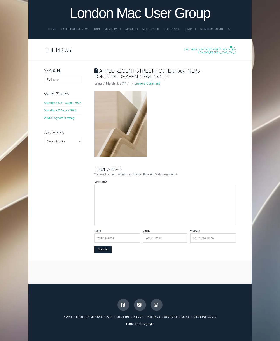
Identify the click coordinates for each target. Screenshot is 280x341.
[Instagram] (157, 305)
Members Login (204, 316)
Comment (100, 181)
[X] (140, 305)
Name (97, 230)
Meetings (153, 316)
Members (123, 316)
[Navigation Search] (229, 31)
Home (68, 316)
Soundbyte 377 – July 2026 (60, 110)
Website (195, 230)
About (138, 316)
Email (146, 230)
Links (185, 316)
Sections (170, 316)
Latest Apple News (89, 316)
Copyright (148, 324)
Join (109, 316)
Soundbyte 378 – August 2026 (62, 102)
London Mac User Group (140, 13)
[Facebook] (123, 305)
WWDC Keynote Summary (59, 118)
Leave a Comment (147, 83)
